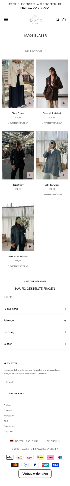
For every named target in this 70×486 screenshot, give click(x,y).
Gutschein (8, 431)
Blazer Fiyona (18, 113)
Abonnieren (16, 393)
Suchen (7, 405)
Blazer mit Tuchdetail (52, 113)
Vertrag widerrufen (35, 473)
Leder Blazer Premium (18, 256)
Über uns (8, 410)
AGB (6, 421)
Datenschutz (9, 426)
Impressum (9, 415)
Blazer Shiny (18, 185)
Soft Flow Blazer (52, 185)
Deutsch (52, 441)
